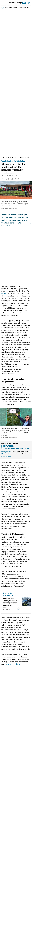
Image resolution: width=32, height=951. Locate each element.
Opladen (4, 293)
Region (12, 157)
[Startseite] (15, 3)
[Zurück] (2, 8)
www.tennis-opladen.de (14, 664)
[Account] (29, 2)
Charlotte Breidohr (9, 173)
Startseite (4, 157)
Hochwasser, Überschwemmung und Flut (15, 447)
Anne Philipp (7, 609)
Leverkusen (20, 157)
